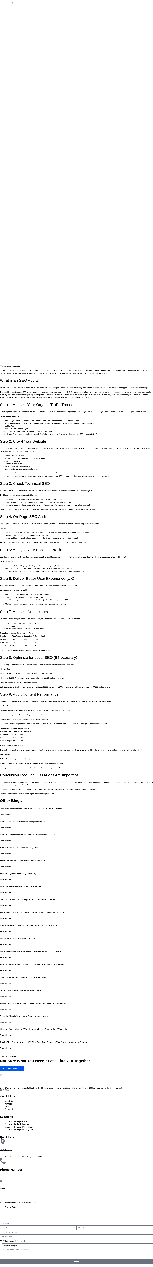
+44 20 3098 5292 (8, 1179)
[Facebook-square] (1, 1090)
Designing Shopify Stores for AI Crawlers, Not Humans (24, 1016)
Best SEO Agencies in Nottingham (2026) (18, 874)
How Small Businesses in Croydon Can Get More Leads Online (27, 835)
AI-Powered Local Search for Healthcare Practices (22, 887)
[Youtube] (8, 1090)
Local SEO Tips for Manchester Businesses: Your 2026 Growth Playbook (31, 809)
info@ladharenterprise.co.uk (12, 1195)
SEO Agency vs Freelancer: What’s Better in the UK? (23, 861)
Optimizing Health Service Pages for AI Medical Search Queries (28, 900)
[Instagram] (3, 1090)
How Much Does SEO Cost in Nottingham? (19, 848)
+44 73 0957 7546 (8, 1176)
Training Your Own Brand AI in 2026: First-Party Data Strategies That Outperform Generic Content (43, 1042)
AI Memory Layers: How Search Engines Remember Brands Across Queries (33, 1003)
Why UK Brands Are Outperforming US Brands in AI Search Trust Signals (32, 964)
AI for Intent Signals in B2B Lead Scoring (17, 939)
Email (2, 1189)
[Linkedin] (6, 1090)
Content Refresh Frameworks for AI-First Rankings (22, 990)
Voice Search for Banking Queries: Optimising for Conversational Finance (32, 913)
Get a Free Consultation (12, 1068)
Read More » (5, 815)
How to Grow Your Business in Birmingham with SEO (23, 822)
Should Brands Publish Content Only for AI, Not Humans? (25, 977)
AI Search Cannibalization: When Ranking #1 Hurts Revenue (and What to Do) (34, 1029)
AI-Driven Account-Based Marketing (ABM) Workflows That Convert (30, 952)
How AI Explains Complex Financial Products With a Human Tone (28, 926)
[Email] (1, 1181)
